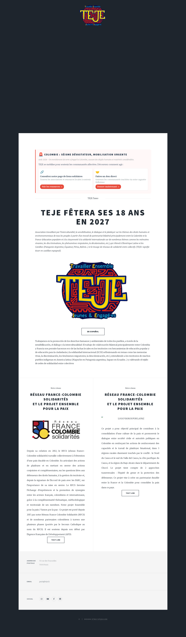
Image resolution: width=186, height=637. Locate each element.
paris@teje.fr (44, 582)
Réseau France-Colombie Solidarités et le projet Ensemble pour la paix (56, 401)
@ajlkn (103, 619)
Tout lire (55, 540)
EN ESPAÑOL (93, 331)
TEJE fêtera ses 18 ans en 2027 (93, 217)
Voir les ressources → (52, 186)
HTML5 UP (96, 619)
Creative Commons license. (93, 69)
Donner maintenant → (108, 186)
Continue (93, 115)
